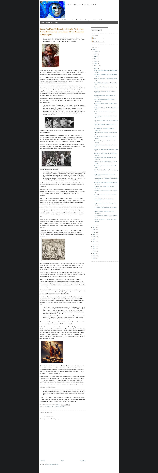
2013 (94, 253)
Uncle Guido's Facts (79, 4)
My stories (48, 406)
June (95, 56)
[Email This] (62, 405)
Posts (94, 38)
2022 (94, 232)
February (96, 66)
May (95, 59)
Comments (96, 41)
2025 (94, 225)
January (96, 68)
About (57, 22)
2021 (94, 234)
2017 (94, 244)
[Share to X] (65, 405)
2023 (94, 230)
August (96, 51)
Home (42, 22)
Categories (49, 22)
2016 (94, 246)
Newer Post (42, 460)
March (96, 63)
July (95, 54)
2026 (94, 49)
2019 (94, 239)
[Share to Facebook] (67, 405)
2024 (94, 227)
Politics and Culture (58, 406)
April (95, 61)
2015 (94, 248)
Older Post (82, 460)
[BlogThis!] (63, 405)
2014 (94, 251)
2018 (94, 241)
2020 (94, 237)
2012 (94, 256)
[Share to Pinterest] (69, 405)
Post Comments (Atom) (52, 464)
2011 (94, 258)
